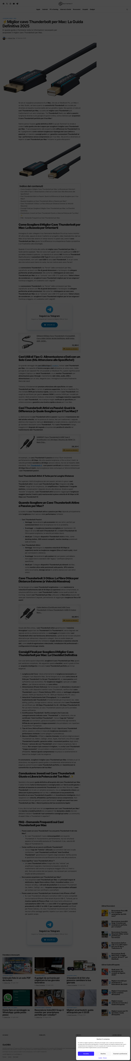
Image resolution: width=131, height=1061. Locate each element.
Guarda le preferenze (120, 1054)
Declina (103, 1054)
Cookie (100, 1057)
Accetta (86, 1054)
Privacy (105, 1057)
